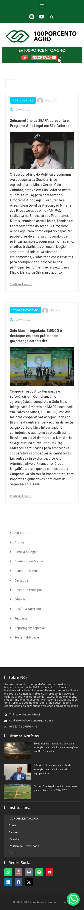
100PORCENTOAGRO (23, 819)
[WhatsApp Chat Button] (73, 899)
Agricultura (23, 100)
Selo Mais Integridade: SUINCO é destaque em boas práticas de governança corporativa (36, 335)
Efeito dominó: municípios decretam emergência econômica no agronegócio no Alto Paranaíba (56, 747)
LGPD (13, 853)
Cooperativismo (25, 310)
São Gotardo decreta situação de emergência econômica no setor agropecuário (52, 769)
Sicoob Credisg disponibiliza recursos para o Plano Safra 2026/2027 (55, 788)
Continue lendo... (21, 284)
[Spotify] (39, 872)
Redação (51, 100)
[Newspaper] (29, 872)
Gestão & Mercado (27, 609)
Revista (14, 839)
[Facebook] (18, 882)
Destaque (21, 580)
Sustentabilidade (26, 637)
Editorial (20, 599)
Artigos (19, 542)
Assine (13, 832)
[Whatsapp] (8, 872)
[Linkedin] (8, 882)
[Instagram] (18, 872)
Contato (14, 825)
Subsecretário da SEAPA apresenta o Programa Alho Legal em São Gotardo (39, 123)
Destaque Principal (28, 590)
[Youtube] (49, 872)
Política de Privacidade (24, 846)
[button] (42, 5)
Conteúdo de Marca (28, 561)
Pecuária (20, 618)
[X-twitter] (29, 882)
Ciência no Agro (25, 552)
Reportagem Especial (29, 628)
